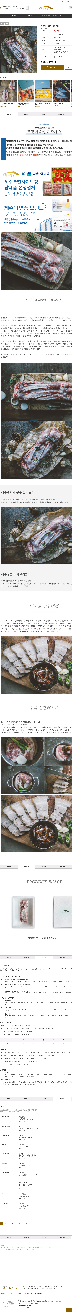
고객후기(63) (61, 114)
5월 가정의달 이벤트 (7, 7)
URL (7, 23)
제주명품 (46, 9)
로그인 (63, 1)
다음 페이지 (26, 1223)
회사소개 (3, 1293)
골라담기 (44, 56)
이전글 (27, 7)
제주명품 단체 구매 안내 (8, 9)
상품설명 (9, 114)
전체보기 (1, 8)
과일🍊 (14, 15)
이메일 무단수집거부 (27, 1293)
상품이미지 (26, 114)
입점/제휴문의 (11, 1293)
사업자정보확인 (36, 1301)
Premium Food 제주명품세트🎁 (51, 15)
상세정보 (44, 114)
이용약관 (19, 1293)
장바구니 (52, 67)
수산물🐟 (29, 15)
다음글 (27, 9)
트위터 (1, 23)
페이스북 (4, 23)
